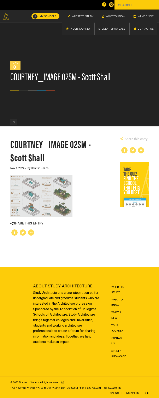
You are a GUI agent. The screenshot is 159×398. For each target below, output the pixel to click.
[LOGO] (6, 16)
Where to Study (117, 289)
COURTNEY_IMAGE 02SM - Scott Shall (50, 150)
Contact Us (117, 340)
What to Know (117, 302)
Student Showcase (118, 353)
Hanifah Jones (39, 168)
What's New (116, 315)
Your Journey (117, 328)
